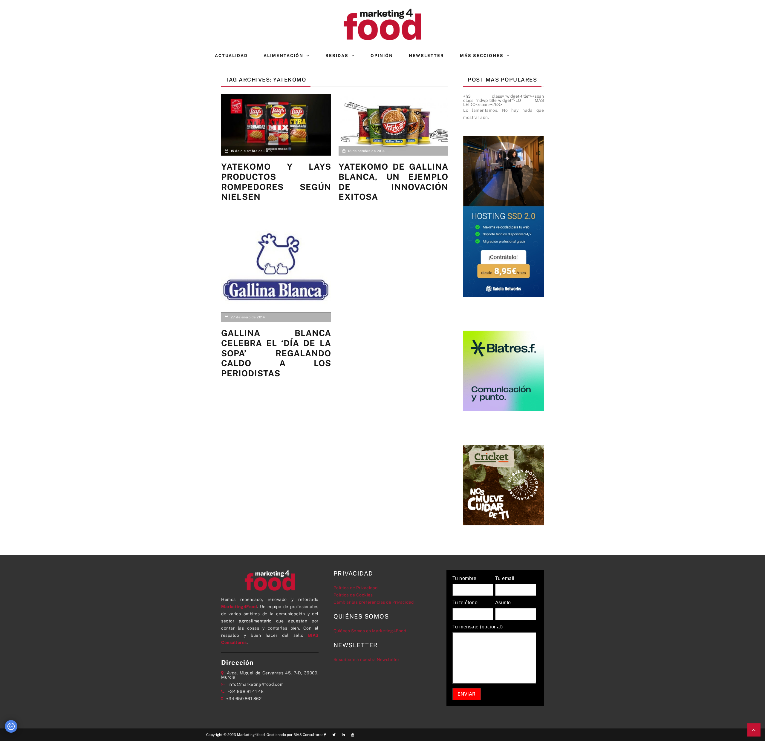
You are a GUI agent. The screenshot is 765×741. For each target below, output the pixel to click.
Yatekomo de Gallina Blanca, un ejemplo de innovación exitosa (394, 182)
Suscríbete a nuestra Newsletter (366, 659)
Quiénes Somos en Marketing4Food (369, 630)
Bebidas (336, 55)
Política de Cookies (353, 595)
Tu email (505, 578)
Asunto (503, 602)
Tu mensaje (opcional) (477, 627)
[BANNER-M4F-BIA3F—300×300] (503, 370)
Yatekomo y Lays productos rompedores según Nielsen (276, 182)
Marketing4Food (239, 606)
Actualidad (231, 55)
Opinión (382, 55)
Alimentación (283, 55)
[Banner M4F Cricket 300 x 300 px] (503, 484)
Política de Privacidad (355, 587)
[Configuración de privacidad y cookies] (11, 726)
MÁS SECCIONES (482, 55)
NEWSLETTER (426, 55)
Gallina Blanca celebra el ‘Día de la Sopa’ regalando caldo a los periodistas (276, 353)
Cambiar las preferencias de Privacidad (373, 602)
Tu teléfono (465, 602)
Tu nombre (464, 578)
